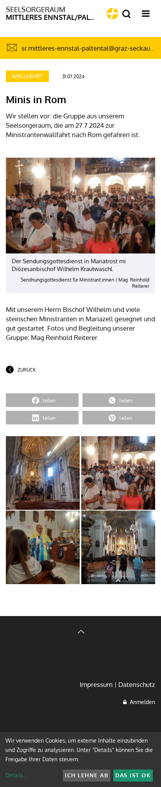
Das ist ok (132, 775)
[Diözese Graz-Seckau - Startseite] (112, 13)
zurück (27, 370)
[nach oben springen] (80, 632)
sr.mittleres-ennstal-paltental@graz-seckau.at (89, 48)
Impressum (96, 684)
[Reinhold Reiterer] (43, 473)
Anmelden (141, 702)
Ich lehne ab (86, 775)
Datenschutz (136, 684)
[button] (42, 400)
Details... (16, 775)
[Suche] (126, 14)
